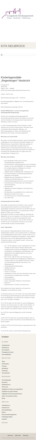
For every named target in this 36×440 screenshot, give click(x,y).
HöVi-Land (5, 387)
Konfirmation (5, 364)
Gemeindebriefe (6, 354)
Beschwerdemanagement (9, 414)
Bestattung (5, 368)
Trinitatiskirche (6, 405)
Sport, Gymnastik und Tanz (9, 396)
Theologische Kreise (7, 352)
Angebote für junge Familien (10, 391)
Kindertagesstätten (7, 417)
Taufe (3, 361)
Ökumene (4, 382)
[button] (16, 3)
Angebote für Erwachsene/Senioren (12, 393)
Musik (3, 398)
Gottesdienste (6, 345)
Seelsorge (5, 370)
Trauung (4, 366)
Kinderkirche (5, 347)
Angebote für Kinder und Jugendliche (12, 389)
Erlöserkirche (5, 407)
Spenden (4, 419)
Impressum (10, 435)
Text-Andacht (5, 350)
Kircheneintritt (6, 373)
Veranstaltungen (6, 380)
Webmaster (25, 435)
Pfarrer (4, 412)
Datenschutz (18, 435)
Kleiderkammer (6, 384)
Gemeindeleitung (6, 410)
